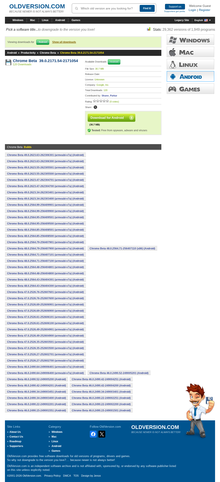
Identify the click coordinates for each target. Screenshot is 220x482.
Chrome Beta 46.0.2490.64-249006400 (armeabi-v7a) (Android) (45, 373)
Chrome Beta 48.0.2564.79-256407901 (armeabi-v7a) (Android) (45, 242)
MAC (190, 52)
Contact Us (16, 436)
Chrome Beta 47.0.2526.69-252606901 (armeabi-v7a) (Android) (45, 304)
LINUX (190, 64)
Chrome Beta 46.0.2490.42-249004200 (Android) (101, 385)
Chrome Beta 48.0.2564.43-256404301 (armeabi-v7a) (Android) (45, 279)
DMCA (67, 475)
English (198, 20)
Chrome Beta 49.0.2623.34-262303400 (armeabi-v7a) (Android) (45, 198)
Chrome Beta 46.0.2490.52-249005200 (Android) (36, 379)
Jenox (97, 475)
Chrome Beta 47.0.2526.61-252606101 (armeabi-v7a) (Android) (45, 317)
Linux (45, 20)
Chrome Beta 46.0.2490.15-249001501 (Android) (101, 410)
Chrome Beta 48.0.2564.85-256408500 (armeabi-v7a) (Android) (45, 236)
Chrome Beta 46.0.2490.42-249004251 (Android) (101, 379)
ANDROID (190, 76)
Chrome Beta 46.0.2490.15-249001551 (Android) (36, 410)
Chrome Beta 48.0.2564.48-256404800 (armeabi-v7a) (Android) (45, 273)
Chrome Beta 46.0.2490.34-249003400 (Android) (36, 398)
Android (60, 20)
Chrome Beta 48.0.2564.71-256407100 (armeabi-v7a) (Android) (45, 260)
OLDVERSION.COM (37, 6)
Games (76, 20)
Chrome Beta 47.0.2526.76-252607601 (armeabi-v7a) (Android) (45, 292)
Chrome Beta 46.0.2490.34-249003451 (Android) (36, 391)
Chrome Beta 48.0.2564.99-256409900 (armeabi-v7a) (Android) (45, 211)
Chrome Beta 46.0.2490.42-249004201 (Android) (36, 385)
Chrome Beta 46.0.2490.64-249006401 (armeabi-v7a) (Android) (45, 366)
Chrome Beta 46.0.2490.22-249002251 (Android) (101, 398)
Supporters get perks (174, 11)
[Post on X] (95, 107)
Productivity (28, 52)
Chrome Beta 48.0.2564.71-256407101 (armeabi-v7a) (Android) (45, 254)
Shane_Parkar (109, 95)
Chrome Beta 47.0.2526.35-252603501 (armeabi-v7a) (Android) (45, 341)
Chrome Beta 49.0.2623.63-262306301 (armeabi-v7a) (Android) (45, 155)
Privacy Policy (52, 475)
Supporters (16, 446)
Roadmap (15, 441)
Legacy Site (182, 20)
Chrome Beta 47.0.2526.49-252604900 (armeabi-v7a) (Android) (45, 335)
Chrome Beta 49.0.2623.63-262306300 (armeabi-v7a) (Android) (45, 161)
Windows (17, 20)
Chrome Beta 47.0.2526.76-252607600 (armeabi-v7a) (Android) (45, 298)
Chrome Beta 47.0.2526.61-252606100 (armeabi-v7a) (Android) (45, 323)
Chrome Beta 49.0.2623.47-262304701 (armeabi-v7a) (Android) (45, 180)
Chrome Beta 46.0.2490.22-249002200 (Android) (101, 404)
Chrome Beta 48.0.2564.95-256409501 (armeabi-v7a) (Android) (45, 217)
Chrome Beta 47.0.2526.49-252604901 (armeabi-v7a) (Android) (45, 329)
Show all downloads (64, 42)
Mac (32, 20)
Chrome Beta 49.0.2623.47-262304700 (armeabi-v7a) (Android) (45, 186)
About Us (15, 431)
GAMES (190, 88)
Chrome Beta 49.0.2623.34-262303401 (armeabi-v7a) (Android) (45, 192)
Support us (175, 6)
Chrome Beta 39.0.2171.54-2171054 (45, 61)
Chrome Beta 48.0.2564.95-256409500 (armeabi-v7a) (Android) (45, 223)
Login (192, 10)
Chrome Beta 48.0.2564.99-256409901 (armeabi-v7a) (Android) (45, 204)
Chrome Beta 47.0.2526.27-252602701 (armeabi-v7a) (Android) (45, 354)
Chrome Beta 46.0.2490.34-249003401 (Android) (101, 391)
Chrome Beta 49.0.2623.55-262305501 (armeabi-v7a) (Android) (45, 167)
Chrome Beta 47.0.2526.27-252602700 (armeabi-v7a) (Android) (45, 360)
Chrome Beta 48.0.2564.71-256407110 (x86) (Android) (122, 248)
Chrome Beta (48, 52)
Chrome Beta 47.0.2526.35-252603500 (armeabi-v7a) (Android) (45, 348)
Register (204, 10)
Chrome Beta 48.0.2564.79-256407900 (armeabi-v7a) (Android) (45, 248)
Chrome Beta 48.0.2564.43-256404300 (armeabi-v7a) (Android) (45, 285)
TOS (76, 475)
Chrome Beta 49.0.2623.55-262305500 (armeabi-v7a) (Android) (45, 173)
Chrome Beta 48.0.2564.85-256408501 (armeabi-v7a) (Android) (45, 229)
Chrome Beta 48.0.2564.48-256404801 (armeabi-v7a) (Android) (45, 267)
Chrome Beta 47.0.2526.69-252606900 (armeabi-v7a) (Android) (45, 310)
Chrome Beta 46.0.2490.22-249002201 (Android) (36, 404)
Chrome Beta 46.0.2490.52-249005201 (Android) (119, 373)
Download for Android (107, 117)
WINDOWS (190, 39)
